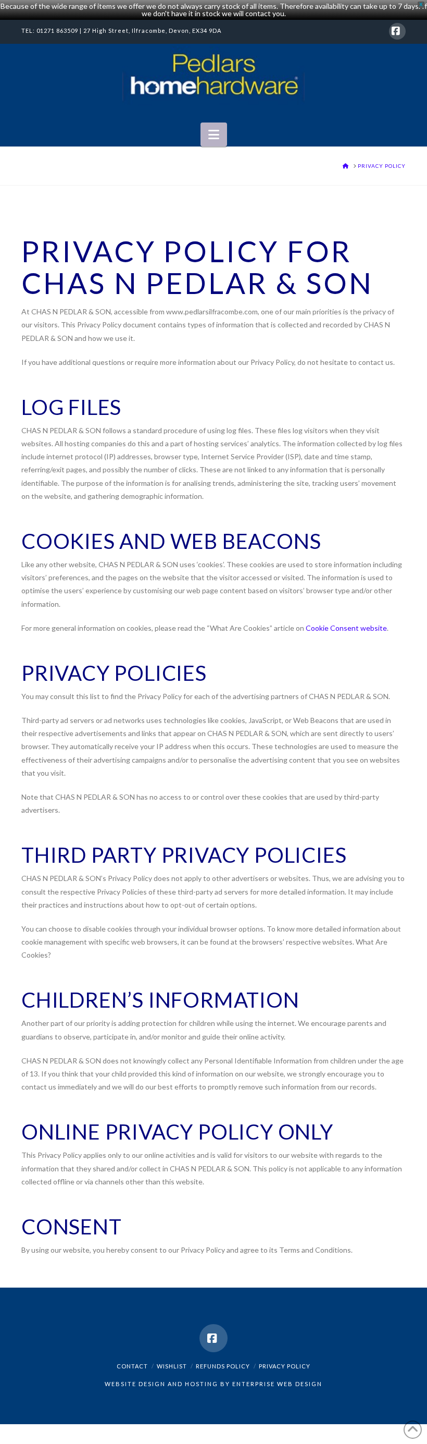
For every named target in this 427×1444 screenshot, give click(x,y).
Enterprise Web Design (277, 1383)
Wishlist (172, 1366)
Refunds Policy (223, 1366)
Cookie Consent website (346, 627)
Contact (132, 1366)
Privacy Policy (284, 1366)
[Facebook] (397, 31)
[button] (213, 134)
